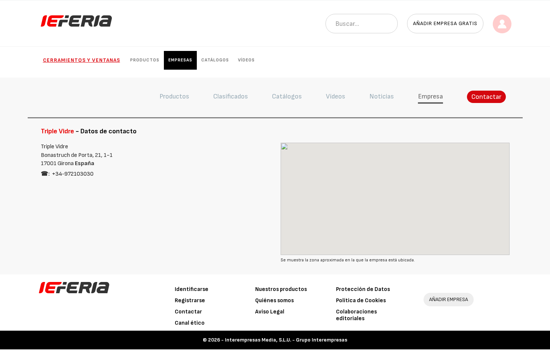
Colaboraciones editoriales (356, 315)
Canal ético (190, 323)
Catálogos (215, 60)
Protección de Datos (363, 289)
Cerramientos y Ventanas (81, 60)
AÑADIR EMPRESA (448, 299)
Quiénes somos (274, 300)
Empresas (180, 60)
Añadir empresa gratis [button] (445, 23)
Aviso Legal (269, 311)
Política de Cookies (361, 300)
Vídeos (246, 60)
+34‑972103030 (73, 174)
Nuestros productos (281, 289)
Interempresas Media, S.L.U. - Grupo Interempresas (286, 340)
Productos (144, 60)
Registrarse (190, 300)
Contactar (486, 97)
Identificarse (191, 289)
